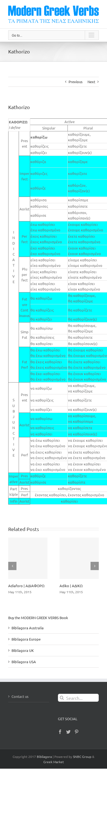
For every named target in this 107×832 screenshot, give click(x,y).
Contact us (20, 696)
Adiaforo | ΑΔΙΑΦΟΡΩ (26, 585)
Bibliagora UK (23, 650)
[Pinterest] (76, 732)
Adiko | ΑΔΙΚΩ (71, 585)
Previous (76, 81)
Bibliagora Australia (28, 627)
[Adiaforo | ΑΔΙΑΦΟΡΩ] (27, 558)
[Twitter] (68, 732)
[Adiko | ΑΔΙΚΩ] (79, 558)
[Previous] (12, 566)
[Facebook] (60, 732)
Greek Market (53, 762)
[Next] (95, 566)
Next (91, 81)
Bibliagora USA (24, 661)
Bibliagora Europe (26, 639)
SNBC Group (82, 756)
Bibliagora (44, 756)
